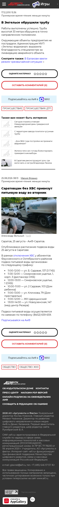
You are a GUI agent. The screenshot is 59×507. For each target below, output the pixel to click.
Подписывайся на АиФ (15, 320)
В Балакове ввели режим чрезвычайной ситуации (24, 60)
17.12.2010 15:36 (8, 12)
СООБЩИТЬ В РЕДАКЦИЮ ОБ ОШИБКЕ (25, 404)
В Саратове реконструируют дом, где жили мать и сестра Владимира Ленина (33, 161)
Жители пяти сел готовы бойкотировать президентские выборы (33, 152)
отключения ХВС (23, 255)
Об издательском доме (17, 388)
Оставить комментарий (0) (29, 85)
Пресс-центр (10, 392)
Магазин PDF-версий (34, 392)
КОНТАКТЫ (42, 388)
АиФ (28, 235)
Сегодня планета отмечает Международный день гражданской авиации (31, 124)
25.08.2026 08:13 (9, 178)
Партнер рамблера (28, 492)
